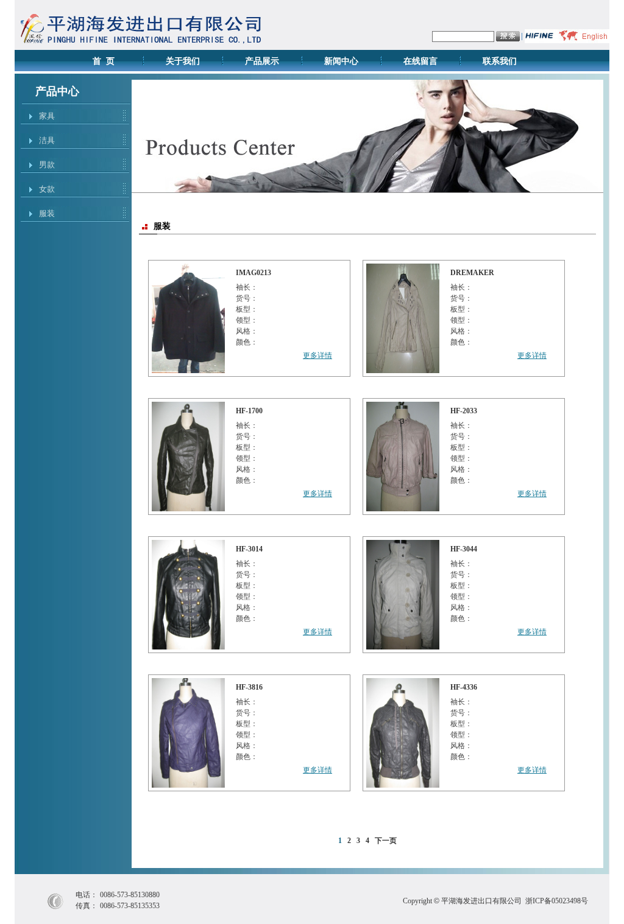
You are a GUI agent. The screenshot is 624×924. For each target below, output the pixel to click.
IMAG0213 (253, 272)
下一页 (386, 840)
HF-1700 (249, 411)
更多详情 (317, 355)
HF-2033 (463, 411)
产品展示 (262, 61)
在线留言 (420, 61)
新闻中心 (341, 61)
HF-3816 (249, 687)
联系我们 (500, 61)
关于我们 (183, 61)
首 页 (104, 61)
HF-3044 (463, 549)
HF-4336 (463, 687)
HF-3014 (249, 549)
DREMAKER (472, 272)
